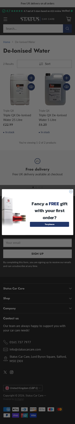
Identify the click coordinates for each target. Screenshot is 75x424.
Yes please (49, 224)
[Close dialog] (70, 191)
